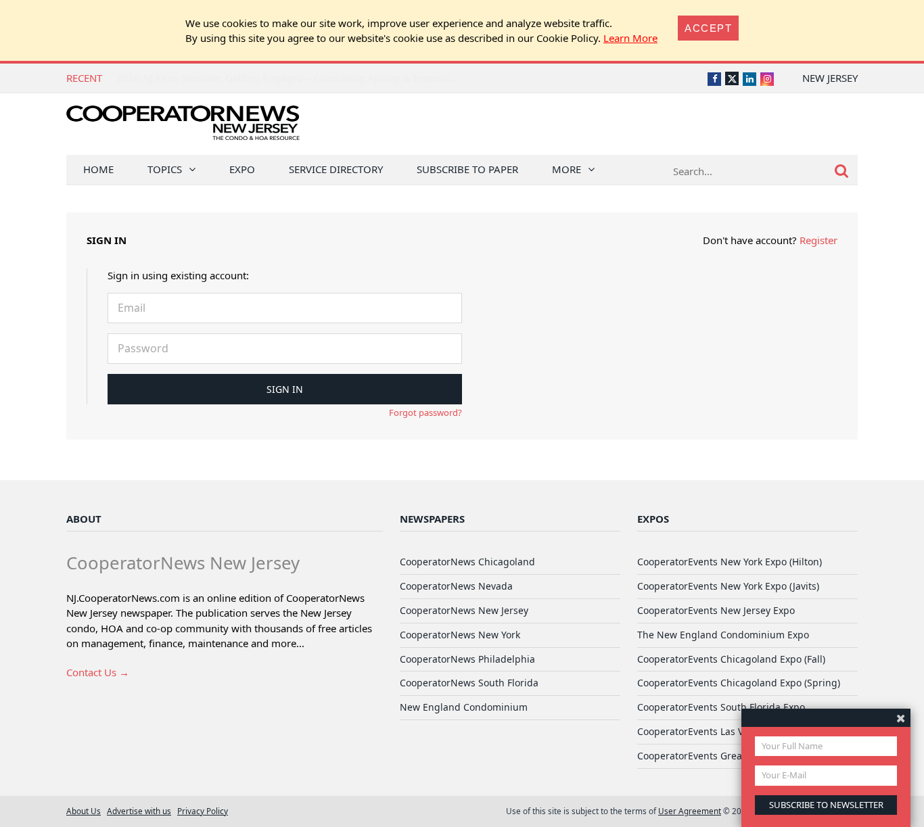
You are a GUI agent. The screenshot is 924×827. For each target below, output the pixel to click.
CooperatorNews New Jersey (464, 610)
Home (98, 169)
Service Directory (336, 169)
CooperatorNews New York (460, 634)
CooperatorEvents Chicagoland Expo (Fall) (731, 659)
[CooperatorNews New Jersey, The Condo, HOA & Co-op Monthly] (183, 126)
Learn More (630, 38)
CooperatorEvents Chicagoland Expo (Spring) (738, 682)
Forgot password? (425, 412)
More (566, 169)
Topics (164, 169)
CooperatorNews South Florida (469, 682)
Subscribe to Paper (467, 169)
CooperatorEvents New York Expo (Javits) (728, 586)
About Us (83, 810)
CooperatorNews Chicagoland (467, 561)
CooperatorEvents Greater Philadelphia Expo (738, 755)
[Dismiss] (900, 718)
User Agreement (689, 810)
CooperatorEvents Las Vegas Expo (713, 731)
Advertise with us (139, 810)
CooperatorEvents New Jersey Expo (716, 610)
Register (818, 240)
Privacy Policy (202, 810)
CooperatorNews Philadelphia (467, 659)
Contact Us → (97, 672)
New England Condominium (464, 707)
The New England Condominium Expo (723, 634)
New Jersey (830, 78)
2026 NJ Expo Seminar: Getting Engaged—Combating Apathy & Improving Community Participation (349, 78)
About (83, 518)
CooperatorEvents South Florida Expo (721, 707)
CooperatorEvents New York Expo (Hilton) (729, 561)
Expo (242, 169)
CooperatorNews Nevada (456, 586)
